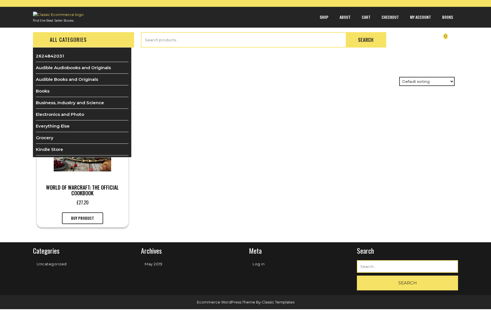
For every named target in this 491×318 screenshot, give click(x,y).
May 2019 (153, 264)
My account (420, 17)
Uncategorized (52, 264)
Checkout (390, 17)
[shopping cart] (440, 40)
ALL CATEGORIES (68, 39)
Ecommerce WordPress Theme (226, 302)
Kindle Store (49, 149)
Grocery (44, 137)
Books (447, 17)
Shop (324, 17)
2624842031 (50, 56)
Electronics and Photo (60, 114)
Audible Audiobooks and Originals (73, 67)
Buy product (82, 218)
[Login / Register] (407, 40)
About (345, 17)
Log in (259, 264)
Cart (366, 17)
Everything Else (53, 126)
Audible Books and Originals (67, 79)
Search (365, 39)
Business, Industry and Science (70, 102)
